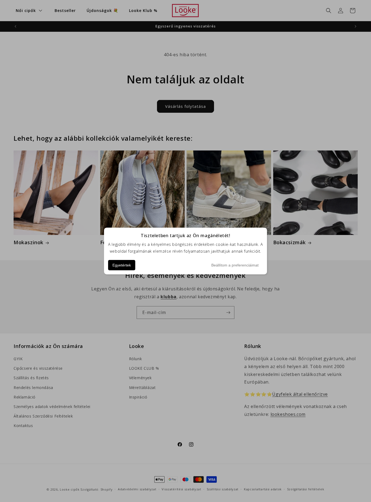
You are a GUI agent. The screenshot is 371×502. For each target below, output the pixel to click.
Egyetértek (121, 265)
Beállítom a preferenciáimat (235, 265)
